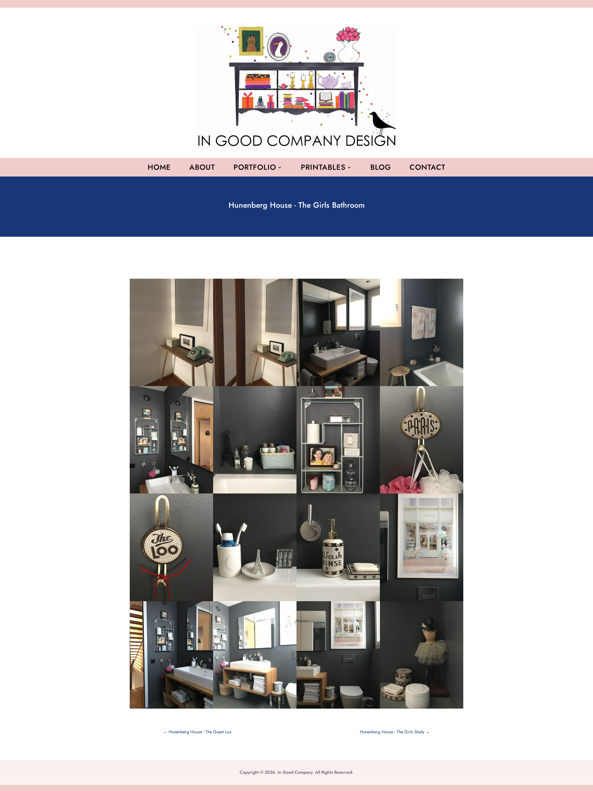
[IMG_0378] (254, 708)
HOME (159, 168)
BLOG (380, 168)
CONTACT (427, 168)
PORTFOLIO (254, 168)
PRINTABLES (323, 168)
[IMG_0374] (171, 708)
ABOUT (202, 168)
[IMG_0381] (338, 708)
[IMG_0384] (421, 708)
